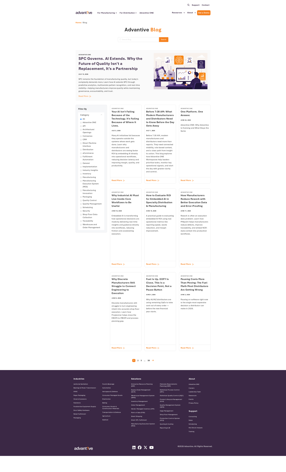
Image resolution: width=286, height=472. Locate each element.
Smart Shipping (136, 416)
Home (78, 22)
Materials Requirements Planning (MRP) (168, 385)
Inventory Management (139, 401)
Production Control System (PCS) (170, 419)
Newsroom (193, 396)
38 (149, 360)
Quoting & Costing (166, 424)
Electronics (106, 399)
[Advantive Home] (84, 13)
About (190, 12)
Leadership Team (195, 392)
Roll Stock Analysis (196, 428)
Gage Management (166, 411)
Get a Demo (203, 13)
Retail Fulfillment (80, 414)
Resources (177, 12)
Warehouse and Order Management (91, 226)
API (84, 126)
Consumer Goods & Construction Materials (110, 407)
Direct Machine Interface (89, 144)
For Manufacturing (106, 13)
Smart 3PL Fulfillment (139, 420)
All (84, 119)
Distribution (88, 149)
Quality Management (92, 204)
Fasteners (77, 403)
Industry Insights (90, 170)
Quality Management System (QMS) (170, 406)
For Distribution (127, 13)
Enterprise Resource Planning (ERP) (142, 385)
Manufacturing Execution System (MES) (91, 183)
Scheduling (88, 207)
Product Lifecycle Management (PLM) (171, 400)
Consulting (193, 417)
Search (163, 39)
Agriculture (106, 416)
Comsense (87, 136)
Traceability (88, 221)
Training (191, 431)
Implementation (90, 166)
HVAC (76, 391)
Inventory (87, 173)
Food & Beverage (108, 384)
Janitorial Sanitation (81, 384)
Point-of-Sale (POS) (138, 412)
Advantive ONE (147, 13)
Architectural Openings (89, 131)
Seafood (105, 420)
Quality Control (90, 200)
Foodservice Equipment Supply (85, 406)
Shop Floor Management (169, 414)
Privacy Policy (193, 403)
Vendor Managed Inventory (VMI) (143, 409)
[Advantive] (84, 448)
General (86, 163)
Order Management (138, 405)
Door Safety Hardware (81, 410)
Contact (205, 5)
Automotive (106, 388)
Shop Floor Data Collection (90, 216)
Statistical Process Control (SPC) (170, 391)
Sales (191, 420)
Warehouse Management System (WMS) (143, 397)
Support (196, 5)
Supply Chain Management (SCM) (140, 391)
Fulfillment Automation (88, 158)
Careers (191, 388)
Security (86, 211)
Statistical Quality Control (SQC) (172, 396)
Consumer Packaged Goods (112, 395)
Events (191, 399)
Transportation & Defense (111, 412)
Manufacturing (89, 177)
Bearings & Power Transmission (85, 388)
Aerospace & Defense (110, 391)
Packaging (87, 197)
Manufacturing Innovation (89, 192)
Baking (104, 403)
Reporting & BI (165, 428)
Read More (111, 96)
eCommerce (88, 153)
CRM (85, 139)
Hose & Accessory (80, 399)
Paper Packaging (79, 395)
